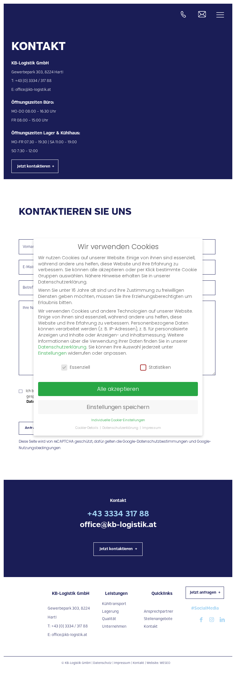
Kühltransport (114, 604)
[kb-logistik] (15, 15)
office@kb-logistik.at (33, 90)
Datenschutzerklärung (62, 347)
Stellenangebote (158, 619)
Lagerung (110, 612)
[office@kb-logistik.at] (202, 14)
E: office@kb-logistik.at (67, 635)
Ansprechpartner (158, 612)
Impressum (122, 662)
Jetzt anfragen (203, 593)
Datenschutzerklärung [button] (120, 428)
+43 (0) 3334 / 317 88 (33, 81)
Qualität (109, 619)
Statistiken (160, 367)
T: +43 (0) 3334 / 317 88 (68, 626)
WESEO (165, 662)
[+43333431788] (183, 14)
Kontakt (151, 627)
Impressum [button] (151, 428)
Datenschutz (102, 662)
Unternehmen (114, 627)
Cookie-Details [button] (87, 428)
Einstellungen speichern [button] (118, 407)
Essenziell (80, 367)
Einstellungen (52, 353)
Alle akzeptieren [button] (118, 389)
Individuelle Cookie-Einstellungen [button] (118, 420)
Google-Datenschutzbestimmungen (155, 441)
